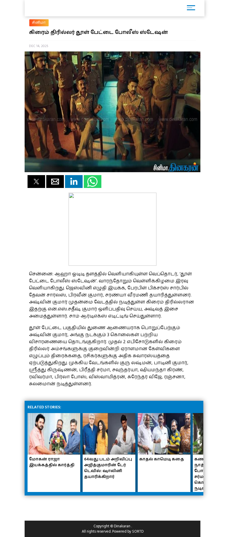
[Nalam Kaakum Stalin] (112, 264)
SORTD (138, 531)
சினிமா (39, 22)
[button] (36, 181)
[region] (71, 505)
